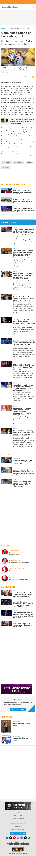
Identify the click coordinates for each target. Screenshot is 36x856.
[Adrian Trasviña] (4, 552)
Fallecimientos (18, 162)
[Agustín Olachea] (4, 561)
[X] (10, 837)
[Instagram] (18, 837)
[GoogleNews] (21, 837)
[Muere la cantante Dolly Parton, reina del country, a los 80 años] (6, 624)
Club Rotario (6, 162)
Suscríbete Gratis (17, 709)
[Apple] (25, 837)
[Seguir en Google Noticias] (33, 76)
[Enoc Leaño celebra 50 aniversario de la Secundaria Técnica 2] (6, 191)
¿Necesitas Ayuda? (18, 833)
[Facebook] (7, 837)
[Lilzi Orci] (4, 578)
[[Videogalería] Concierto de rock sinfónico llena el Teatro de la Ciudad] (6, 209)
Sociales (29, 162)
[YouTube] (14, 837)
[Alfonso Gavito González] (4, 569)
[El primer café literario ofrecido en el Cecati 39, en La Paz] (6, 200)
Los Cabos (6, 167)
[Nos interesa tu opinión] (18, 806)
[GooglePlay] (29, 837)
